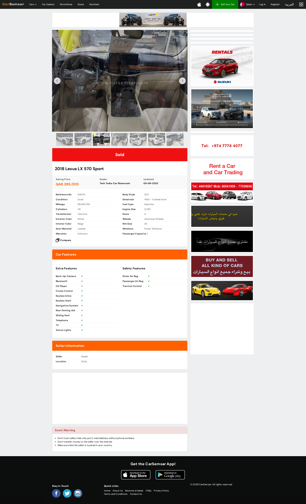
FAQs (148, 490)
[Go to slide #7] (175, 139)
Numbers (94, 4)
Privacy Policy (161, 490)
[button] (247, 4)
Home (107, 490)
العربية (289, 4)
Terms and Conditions (116, 493)
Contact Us (136, 493)
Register (275, 4)
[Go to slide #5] (138, 139)
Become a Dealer (134, 490)
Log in (262, 4)
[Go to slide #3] (101, 139)
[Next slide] (182, 80)
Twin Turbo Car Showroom (115, 183)
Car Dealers (48, 4)
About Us (118, 490)
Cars (32, 4)
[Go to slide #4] (119, 139)
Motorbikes (66, 4)
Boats (81, 4)
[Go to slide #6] (156, 139)
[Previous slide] (57, 80)
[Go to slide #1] (64, 139)
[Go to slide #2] (83, 139)
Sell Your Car (228, 4)
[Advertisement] (119, 398)
